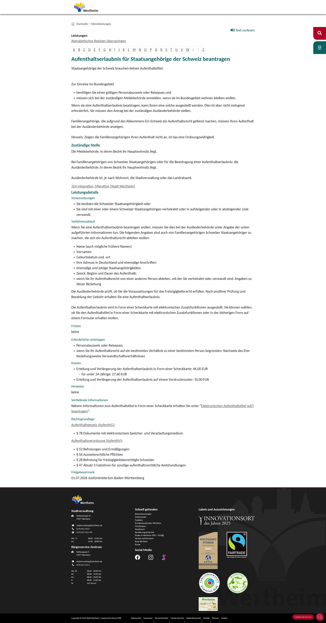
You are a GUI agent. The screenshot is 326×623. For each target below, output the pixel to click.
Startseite (82, 24)
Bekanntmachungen (143, 514)
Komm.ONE (116, 618)
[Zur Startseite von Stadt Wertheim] (89, 6)
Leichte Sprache (177, 618)
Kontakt (206, 618)
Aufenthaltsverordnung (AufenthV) (96, 441)
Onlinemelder (140, 517)
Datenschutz (136, 618)
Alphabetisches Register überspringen (98, 41)
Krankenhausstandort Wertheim (148, 523)
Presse (137, 545)
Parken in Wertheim (149, 536)
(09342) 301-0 (83, 529)
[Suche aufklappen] (319, 33)
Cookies (224, 618)
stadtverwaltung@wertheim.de (89, 526)
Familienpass (140, 526)
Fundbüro (139, 520)
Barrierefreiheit (161, 618)
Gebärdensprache (193, 618)
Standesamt (140, 529)
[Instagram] (150, 557)
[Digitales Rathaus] (319, 48)
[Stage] (163, 557)
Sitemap (215, 618)
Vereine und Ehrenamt (144, 539)
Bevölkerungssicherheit (144, 532)
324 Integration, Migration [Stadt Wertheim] (103, 186)
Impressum (148, 618)
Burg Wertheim (141, 542)
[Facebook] (137, 557)
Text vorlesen (245, 30)
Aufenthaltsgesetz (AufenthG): (93, 425)
